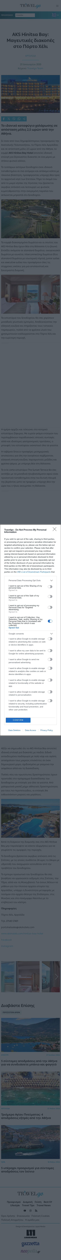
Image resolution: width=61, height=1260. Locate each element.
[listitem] (30, 580)
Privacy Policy (46, 730)
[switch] (50, 586)
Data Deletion (14, 730)
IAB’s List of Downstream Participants (34, 572)
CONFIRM (18, 720)
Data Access (30, 730)
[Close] (55, 530)
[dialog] (30, 630)
